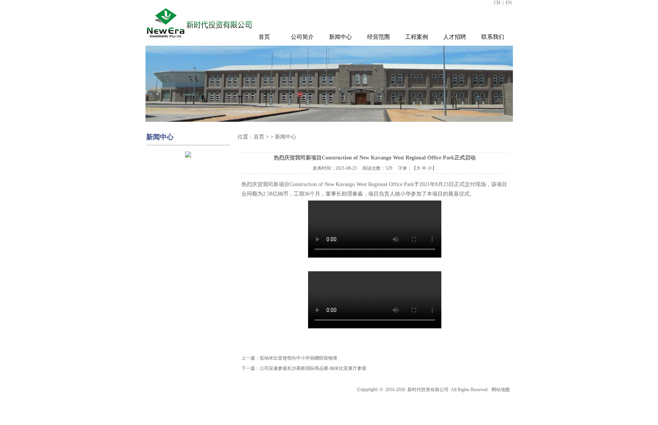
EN (509, 2)
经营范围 (378, 37)
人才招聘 (454, 37)
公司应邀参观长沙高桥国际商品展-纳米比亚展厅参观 (313, 368)
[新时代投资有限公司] (200, 39)
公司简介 (302, 37)
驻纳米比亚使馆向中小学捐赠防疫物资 (298, 358)
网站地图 (501, 389)
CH (497, 2)
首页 (264, 37)
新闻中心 (340, 37)
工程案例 (416, 37)
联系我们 (492, 37)
